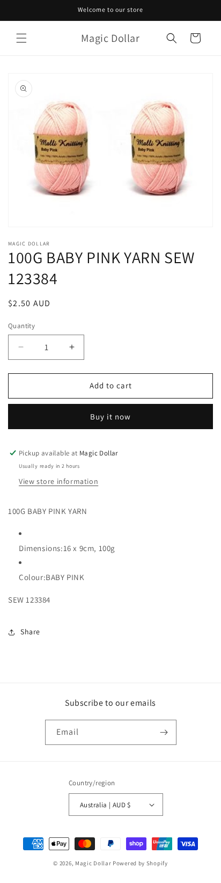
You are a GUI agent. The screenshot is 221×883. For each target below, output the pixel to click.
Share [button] (30, 631)
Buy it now (110, 416)
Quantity (21, 325)
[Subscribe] (164, 732)
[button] (21, 38)
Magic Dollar (93, 863)
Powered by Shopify (140, 863)
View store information (58, 481)
